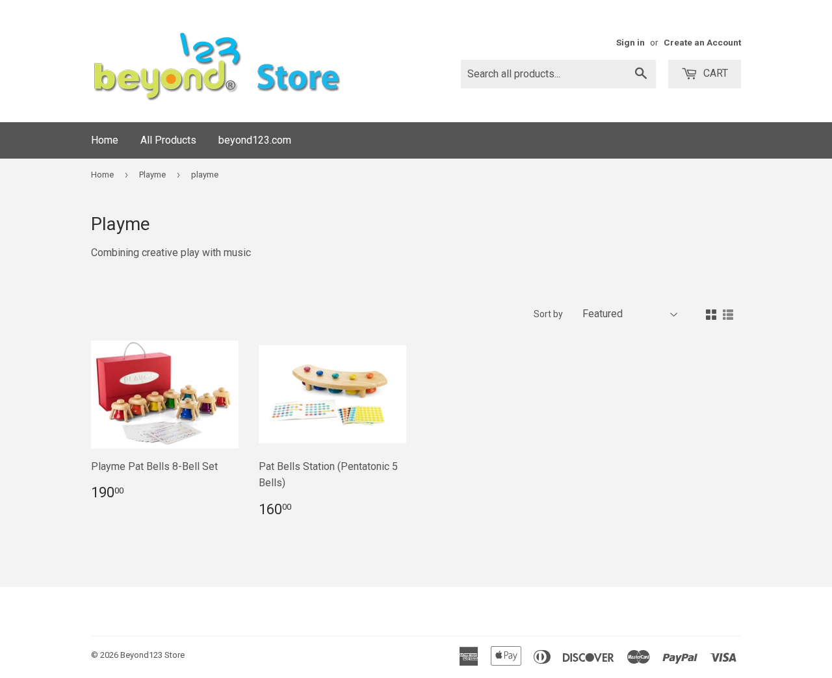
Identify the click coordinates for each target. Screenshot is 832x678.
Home (104, 140)
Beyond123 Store (152, 655)
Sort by (548, 314)
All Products (168, 140)
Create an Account (702, 42)
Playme (152, 174)
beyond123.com (254, 140)
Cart (714, 73)
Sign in (630, 42)
